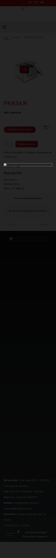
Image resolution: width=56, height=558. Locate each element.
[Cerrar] (52, 4)
